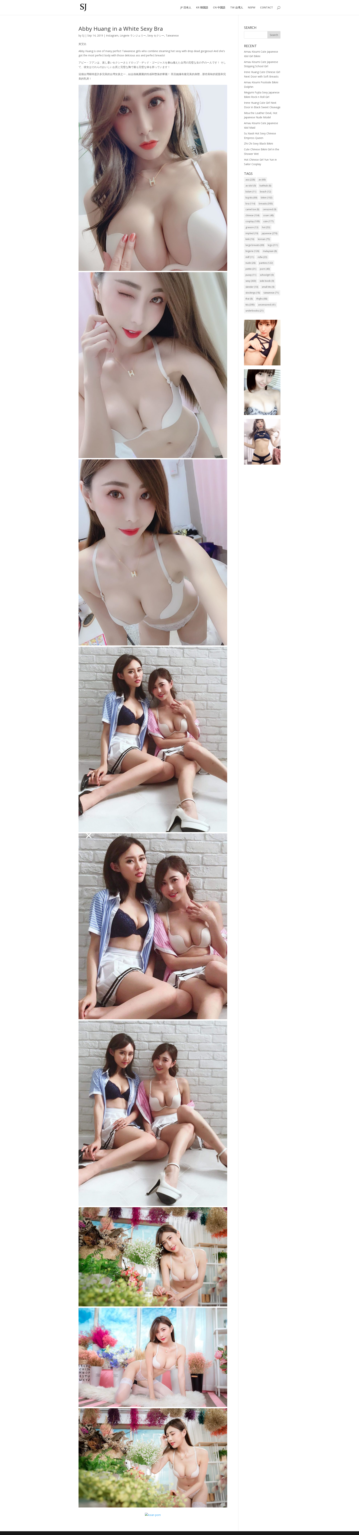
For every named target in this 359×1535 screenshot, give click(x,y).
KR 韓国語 (202, 7)
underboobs (254, 310)
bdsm (251, 191)
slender (252, 286)
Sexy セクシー (155, 35)
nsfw (262, 257)
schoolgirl (267, 274)
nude (250, 263)
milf (250, 257)
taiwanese (271, 292)
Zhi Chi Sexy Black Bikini (258, 143)
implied (252, 233)
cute (268, 221)
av (262, 179)
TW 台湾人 (236, 7)
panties (266, 263)
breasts (266, 203)
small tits (268, 286)
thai (249, 298)
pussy (251, 274)
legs (273, 245)
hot (266, 227)
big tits (251, 197)
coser (268, 215)
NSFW (251, 7)
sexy (251, 280)
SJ (83, 35)
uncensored (266, 304)
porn (265, 268)
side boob (267, 280)
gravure (252, 227)
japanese (269, 233)
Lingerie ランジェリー (133, 35)
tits (250, 304)
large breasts (255, 245)
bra (250, 203)
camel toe (252, 209)
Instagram (112, 35)
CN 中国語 (219, 7)
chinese (252, 215)
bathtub (265, 185)
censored (269, 209)
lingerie (252, 251)
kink (250, 239)
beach (265, 191)
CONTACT (266, 7)
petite (251, 268)
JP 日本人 (185, 7)
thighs (261, 298)
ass (250, 179)
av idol (251, 185)
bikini (266, 197)
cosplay (253, 221)
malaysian (270, 251)
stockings (253, 292)
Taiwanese (172, 35)
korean (264, 239)
